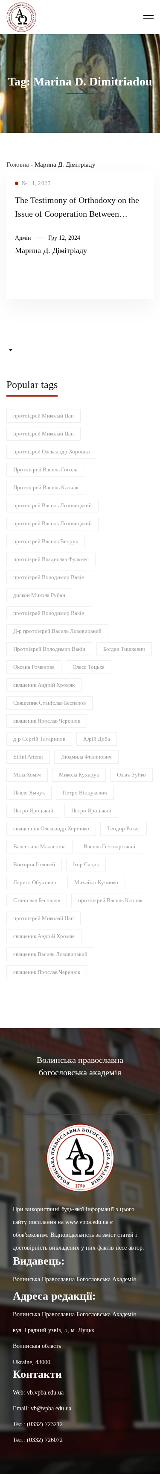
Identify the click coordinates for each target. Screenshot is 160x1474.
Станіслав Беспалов (36, 900)
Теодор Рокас (123, 828)
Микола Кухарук (79, 774)
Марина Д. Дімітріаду (51, 250)
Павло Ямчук (29, 792)
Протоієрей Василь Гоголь (45, 469)
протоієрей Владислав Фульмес (51, 559)
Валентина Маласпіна (39, 846)
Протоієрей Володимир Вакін (49, 649)
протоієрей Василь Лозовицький (52, 505)
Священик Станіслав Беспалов (49, 703)
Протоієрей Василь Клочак (46, 487)
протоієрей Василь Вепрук (45, 541)
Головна (17, 164)
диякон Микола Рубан (39, 595)
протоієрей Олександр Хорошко (51, 451)
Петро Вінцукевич (85, 792)
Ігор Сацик (86, 864)
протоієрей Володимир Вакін (48, 577)
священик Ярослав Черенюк (46, 721)
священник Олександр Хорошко (51, 828)
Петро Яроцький (33, 810)
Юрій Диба (96, 739)
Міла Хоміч (27, 774)
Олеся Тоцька (89, 667)
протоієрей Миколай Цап (43, 415)
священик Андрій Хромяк (44, 685)
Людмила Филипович (86, 756)
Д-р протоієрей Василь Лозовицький (57, 631)
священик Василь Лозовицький (50, 954)
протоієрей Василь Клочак (110, 900)
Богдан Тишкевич (124, 649)
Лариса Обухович (34, 882)
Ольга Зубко (131, 774)
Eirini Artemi (28, 756)
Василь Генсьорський (109, 846)
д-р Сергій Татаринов (39, 739)
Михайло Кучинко (96, 882)
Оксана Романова (34, 667)
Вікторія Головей (34, 864)
